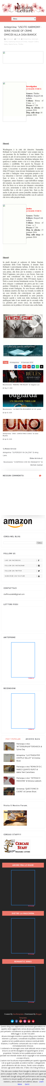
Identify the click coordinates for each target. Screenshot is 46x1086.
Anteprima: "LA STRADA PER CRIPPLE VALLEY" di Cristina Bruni (28, 758)
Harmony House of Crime (17, 41)
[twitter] (12, 1021)
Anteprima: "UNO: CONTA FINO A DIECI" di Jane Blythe (20, 435)
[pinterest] (33, 1021)
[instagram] (24, 1021)
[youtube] (29, 1021)
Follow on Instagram (15, 565)
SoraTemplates (18, 1014)
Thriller (20, 44)
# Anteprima (14, 362)
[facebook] (16, 1021)
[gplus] (20, 1021)
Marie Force (13, 44)
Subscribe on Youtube (15, 576)
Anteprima (27, 39)
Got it (27, 1084)
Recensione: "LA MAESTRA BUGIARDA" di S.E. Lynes (22, 409)
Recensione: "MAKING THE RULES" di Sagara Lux (21, 385)
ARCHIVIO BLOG (33, 739)
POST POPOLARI (13, 739)
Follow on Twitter (13, 571)
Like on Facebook (13, 560)
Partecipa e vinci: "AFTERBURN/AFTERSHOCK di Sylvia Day (29, 746)
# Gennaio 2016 (27, 362)
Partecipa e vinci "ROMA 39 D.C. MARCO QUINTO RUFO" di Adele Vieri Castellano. (29, 769)
